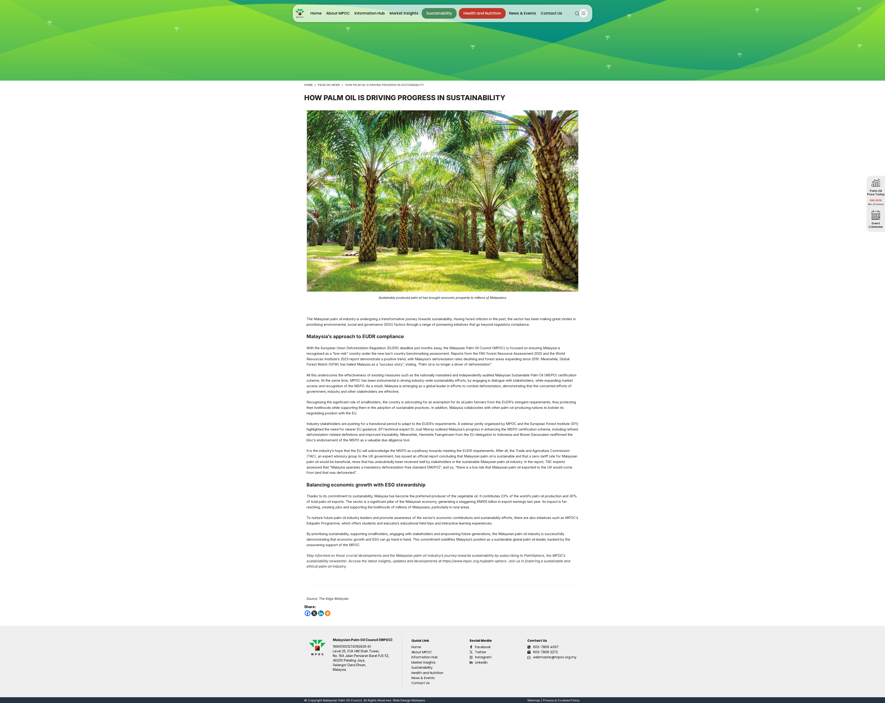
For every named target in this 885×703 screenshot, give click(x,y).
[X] (314, 613)
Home (316, 13)
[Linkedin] (321, 613)
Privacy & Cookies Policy (561, 700)
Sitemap (533, 700)
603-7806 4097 (546, 647)
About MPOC (338, 13)
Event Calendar (876, 225)
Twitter (480, 652)
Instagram (483, 657)
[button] (577, 13)
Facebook (483, 647)
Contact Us (551, 13)
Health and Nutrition (482, 13)
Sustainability (439, 13)
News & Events (522, 13)
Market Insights (403, 13)
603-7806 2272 (545, 652)
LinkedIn (481, 662)
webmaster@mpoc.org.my (554, 657)
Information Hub (369, 13)
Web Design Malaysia (409, 700)
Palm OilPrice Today (876, 192)
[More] (327, 613)
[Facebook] (307, 613)
